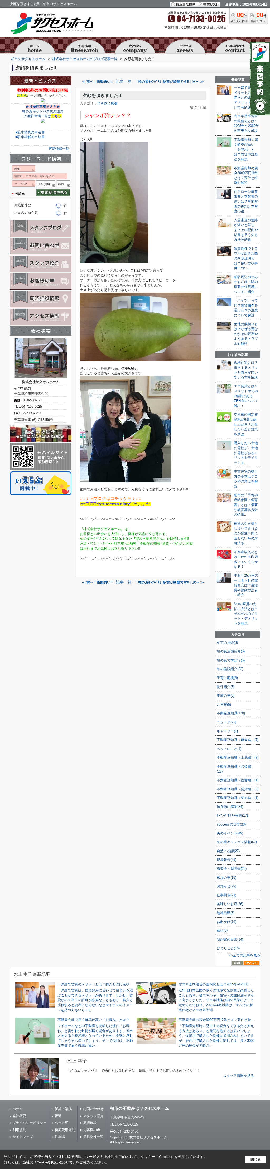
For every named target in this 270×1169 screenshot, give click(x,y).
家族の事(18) (226, 878)
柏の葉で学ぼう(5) (231, 660)
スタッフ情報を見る (238, 1076)
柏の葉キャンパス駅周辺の (42, 111)
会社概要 (19, 1116)
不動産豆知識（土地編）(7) (237, 757)
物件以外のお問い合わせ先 (42, 90)
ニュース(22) (226, 722)
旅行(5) (222, 930)
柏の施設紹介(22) (230, 669)
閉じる (255, 1159)
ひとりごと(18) (228, 948)
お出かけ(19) (226, 922)
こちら (22, 95)
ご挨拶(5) (224, 704)
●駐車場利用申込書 (30, 132)
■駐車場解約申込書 (30, 137)
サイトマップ (22, 1137)
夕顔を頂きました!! (102, 95)
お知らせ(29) (226, 886)
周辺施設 (90, 1123)
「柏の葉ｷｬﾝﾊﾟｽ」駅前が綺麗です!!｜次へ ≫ (169, 82)
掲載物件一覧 (93, 1137)
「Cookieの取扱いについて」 (54, 1162)
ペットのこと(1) (229, 749)
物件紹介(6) (225, 687)
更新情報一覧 (59, 149)
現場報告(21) (226, 860)
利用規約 (19, 1130)
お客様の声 (91, 1130)
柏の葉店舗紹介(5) (231, 651)
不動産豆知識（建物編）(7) (237, 740)
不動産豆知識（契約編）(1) (237, 798)
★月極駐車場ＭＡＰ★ (43, 107)
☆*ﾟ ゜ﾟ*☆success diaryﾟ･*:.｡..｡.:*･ (115, 504)
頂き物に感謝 (107, 103)
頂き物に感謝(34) (230, 807)
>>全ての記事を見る (244, 955)
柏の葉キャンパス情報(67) (237, 842)
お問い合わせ (93, 1109)
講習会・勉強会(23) (232, 869)
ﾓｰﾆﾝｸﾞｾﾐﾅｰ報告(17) (232, 815)
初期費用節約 (65, 1130)
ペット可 (61, 1123)
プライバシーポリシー (29, 1123)
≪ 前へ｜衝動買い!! (97, 82)
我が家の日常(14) (230, 939)
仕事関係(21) (226, 895)
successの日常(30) (231, 824)
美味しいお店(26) (230, 904)
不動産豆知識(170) (231, 713)
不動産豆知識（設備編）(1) (237, 780)
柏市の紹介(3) (227, 643)
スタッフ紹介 (93, 1116)
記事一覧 (124, 81)
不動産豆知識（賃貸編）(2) (237, 789)
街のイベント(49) (230, 833)
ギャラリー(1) (227, 731)
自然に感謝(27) (228, 851)
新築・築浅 (63, 1109)
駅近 (58, 1116)
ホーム (17, 1109)
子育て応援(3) (227, 678)
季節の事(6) (225, 696)
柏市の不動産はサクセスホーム (139, 1108)
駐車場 (60, 1137)
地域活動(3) (225, 913)
